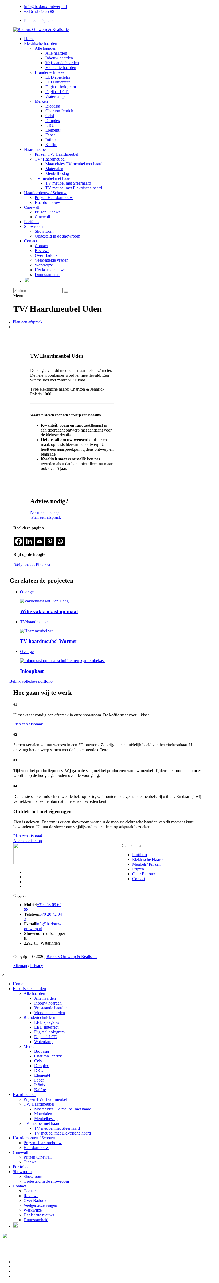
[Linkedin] (29, 541)
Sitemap (20, 965)
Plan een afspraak (39, 20)
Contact (138, 878)
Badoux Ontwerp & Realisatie (71, 956)
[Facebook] (18, 541)
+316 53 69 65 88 (39, 11)
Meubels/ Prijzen (146, 864)
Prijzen (138, 869)
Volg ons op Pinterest (31, 565)
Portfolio (139, 854)
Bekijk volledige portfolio (31, 681)
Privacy (36, 965)
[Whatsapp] (60, 541)
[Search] (66, 292)
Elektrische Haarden (149, 859)
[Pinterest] (49, 541)
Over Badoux (143, 874)
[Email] (39, 541)
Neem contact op (44, 512)
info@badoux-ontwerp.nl (45, 6)
